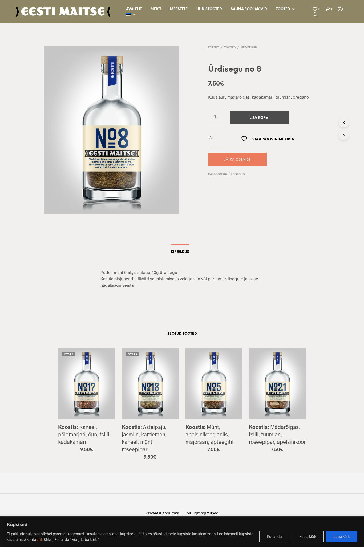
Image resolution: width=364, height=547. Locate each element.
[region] (182, 531)
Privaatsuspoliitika (162, 512)
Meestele (179, 9)
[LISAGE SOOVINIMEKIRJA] (87, 414)
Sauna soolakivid (249, 9)
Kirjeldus (180, 252)
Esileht (213, 47)
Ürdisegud (249, 47)
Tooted (283, 9)
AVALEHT (134, 9)
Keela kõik (307, 536)
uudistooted (209, 9)
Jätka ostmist (237, 159)
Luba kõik (342, 536)
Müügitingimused (203, 512)
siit (39, 539)
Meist (156, 9)
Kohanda (274, 536)
